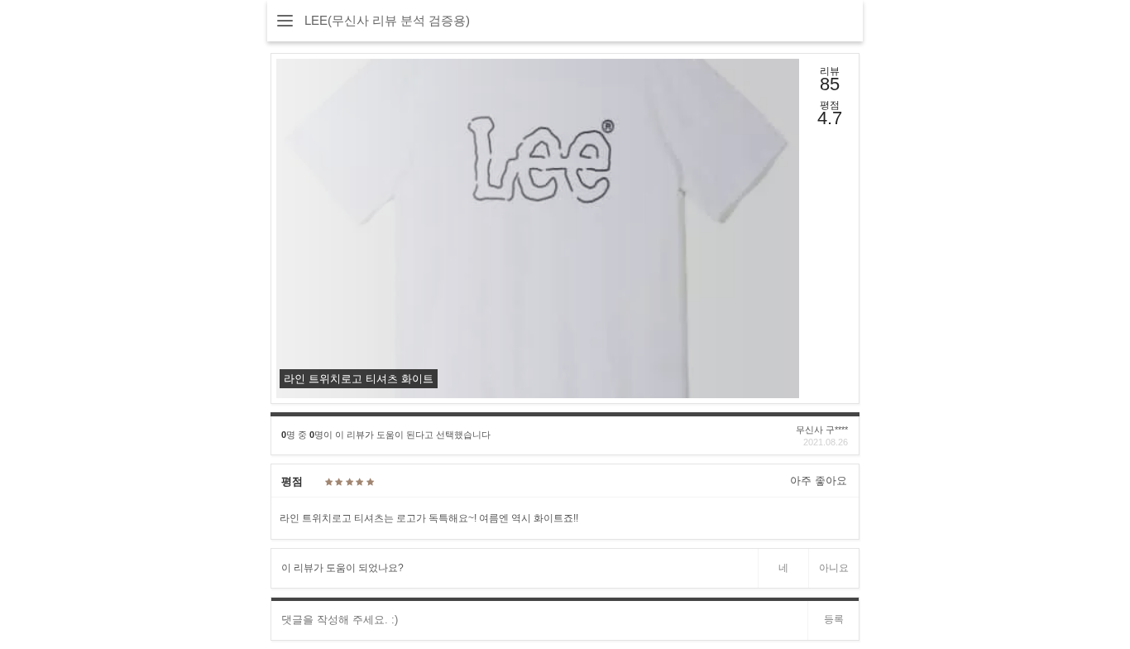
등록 (834, 619)
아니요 (834, 568)
